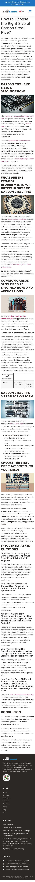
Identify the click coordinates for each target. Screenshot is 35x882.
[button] (30, 11)
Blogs (5, 810)
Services (6, 801)
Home (5, 792)
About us (6, 795)
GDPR (24, 877)
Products (6, 798)
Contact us (6, 804)
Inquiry (5, 807)
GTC (4, 813)
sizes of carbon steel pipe (17, 219)
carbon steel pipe (16, 424)
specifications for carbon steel (19, 141)
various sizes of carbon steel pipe (22, 695)
